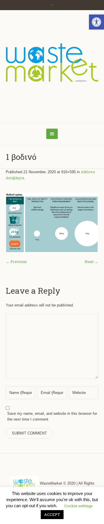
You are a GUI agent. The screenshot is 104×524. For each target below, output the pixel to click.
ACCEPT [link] (52, 514)
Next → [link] (91, 261)
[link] (96, 22)
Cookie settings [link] (78, 505)
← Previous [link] (16, 261)
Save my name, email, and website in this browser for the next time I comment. (52, 416)
